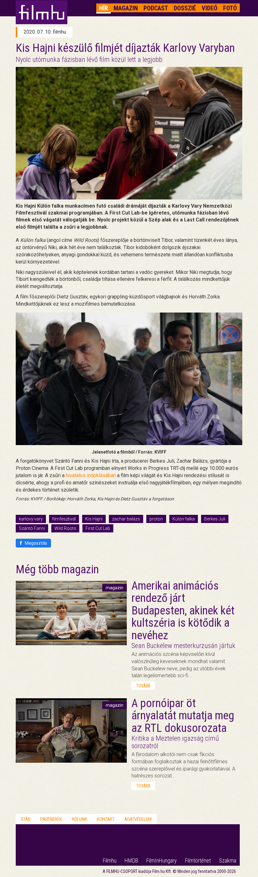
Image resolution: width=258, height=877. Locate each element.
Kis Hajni (94, 518)
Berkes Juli (214, 518)
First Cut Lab (98, 528)
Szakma (227, 860)
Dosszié (185, 8)
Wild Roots (65, 528)
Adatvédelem (138, 819)
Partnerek (51, 819)
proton (156, 518)
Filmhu (109, 860)
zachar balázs (126, 518)
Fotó (230, 8)
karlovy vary (31, 518)
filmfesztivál (64, 518)
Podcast (155, 8)
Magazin (126, 8)
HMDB (131, 860)
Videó (209, 8)
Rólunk (79, 819)
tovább (143, 685)
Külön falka (183, 518)
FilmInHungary (161, 860)
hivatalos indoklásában (91, 475)
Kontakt (106, 819)
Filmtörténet (198, 860)
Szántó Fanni (32, 528)
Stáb (26, 819)
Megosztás (35, 543)
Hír (103, 8)
